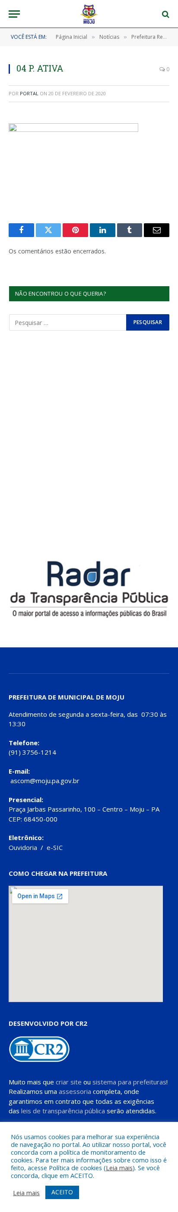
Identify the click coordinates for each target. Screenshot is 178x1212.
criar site (69, 1082)
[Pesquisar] (164, 14)
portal (29, 93)
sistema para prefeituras (129, 1082)
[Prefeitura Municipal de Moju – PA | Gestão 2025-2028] (89, 14)
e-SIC (55, 847)
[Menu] (14, 14)
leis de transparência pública (63, 1110)
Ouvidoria (23, 847)
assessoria (75, 1091)
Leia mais (119, 1167)
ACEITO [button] (62, 1192)
